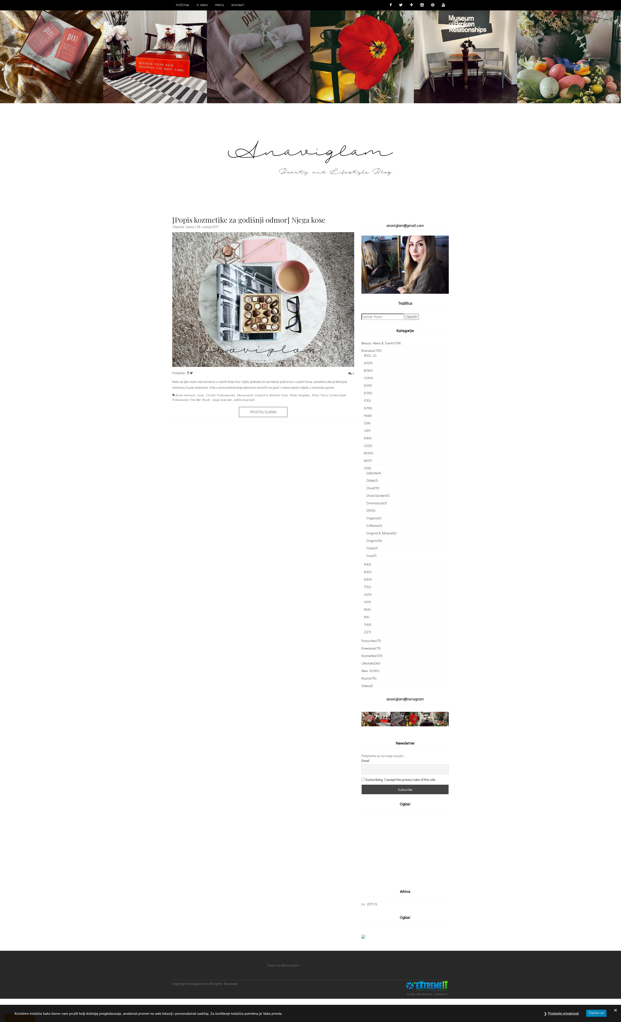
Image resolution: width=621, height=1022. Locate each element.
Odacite (373, 473)
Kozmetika (372, 655)
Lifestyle (370, 663)
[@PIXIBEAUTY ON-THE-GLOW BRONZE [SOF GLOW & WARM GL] (51, 51)
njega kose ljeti (222, 399)
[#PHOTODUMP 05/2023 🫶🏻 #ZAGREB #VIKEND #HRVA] (362, 51)
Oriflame (374, 525)
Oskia (372, 548)
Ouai (284, 395)
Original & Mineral (267, 395)
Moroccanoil (245, 395)
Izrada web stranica (419, 994)
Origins (374, 540)
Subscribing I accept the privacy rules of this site (400, 779)
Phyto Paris (319, 395)
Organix (374, 518)
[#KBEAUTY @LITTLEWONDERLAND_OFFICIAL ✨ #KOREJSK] (155, 51)
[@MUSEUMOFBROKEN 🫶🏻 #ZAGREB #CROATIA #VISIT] (465, 51)
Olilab (372, 480)
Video (367, 685)
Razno (368, 678)
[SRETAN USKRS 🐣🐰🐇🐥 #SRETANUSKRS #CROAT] (569, 51)
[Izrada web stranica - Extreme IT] (427, 986)
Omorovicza (376, 503)
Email (365, 760)
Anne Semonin (185, 395)
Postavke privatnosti (563, 1013)
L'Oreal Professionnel (220, 395)
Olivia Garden (378, 495)
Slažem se (596, 1013)
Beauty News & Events (381, 343)
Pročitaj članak (263, 412)
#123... (370, 355)
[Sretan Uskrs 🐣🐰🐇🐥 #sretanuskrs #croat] (441, 719)
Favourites (371, 640)
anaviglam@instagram (405, 698)
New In (370, 670)
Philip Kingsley (300, 395)
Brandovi (371, 350)
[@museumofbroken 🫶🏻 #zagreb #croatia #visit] (427, 719)
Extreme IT (442, 994)
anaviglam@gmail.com (405, 225)
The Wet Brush (200, 399)
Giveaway (371, 648)
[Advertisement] (402, 848)
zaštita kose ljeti (244, 399)
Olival (372, 488)
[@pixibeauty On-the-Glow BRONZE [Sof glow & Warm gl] (368, 719)
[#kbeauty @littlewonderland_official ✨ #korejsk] (383, 719)
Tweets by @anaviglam (283, 965)
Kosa (200, 395)
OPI (371, 510)
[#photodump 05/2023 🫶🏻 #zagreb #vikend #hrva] (412, 719)
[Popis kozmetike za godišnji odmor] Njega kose (248, 220)
